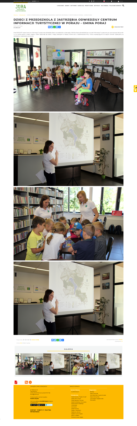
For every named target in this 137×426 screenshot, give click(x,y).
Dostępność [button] (98, 1)
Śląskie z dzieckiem (76, 410)
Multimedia (104, 5)
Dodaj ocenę (35, 339)
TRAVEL (35, 1)
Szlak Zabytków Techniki (77, 400)
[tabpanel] (29, 364)
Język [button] (107, 1)
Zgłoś (120, 339)
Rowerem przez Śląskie (77, 417)
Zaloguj (121, 1)
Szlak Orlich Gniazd (76, 398)
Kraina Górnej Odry (94, 397)
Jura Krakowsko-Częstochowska (98, 395)
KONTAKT (33, 410)
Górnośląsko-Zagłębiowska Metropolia (96, 399)
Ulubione (114, 1)
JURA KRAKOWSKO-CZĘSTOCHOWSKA (22, 1)
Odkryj (67, 5)
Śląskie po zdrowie (75, 412)
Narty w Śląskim (75, 415)
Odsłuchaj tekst (118, 27)
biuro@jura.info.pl (34, 394)
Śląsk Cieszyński (94, 393)
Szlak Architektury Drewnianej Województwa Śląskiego (78, 402)
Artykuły (97, 5)
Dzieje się (81, 5)
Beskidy (92, 391)
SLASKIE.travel (75, 391)
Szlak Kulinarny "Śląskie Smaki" (78, 397)
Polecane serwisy (115, 5)
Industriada (74, 405)
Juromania (74, 407)
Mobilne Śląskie (34, 398)
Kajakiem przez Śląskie (77, 413)
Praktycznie (89, 5)
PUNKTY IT (40, 410)
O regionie (60, 5)
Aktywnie (73, 5)
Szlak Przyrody (75, 408)
